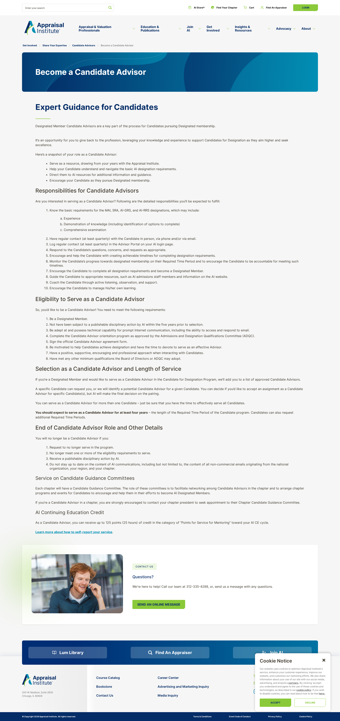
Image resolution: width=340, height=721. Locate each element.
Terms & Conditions (202, 716)
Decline (310, 702)
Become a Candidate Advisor (117, 45)
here (321, 693)
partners (293, 682)
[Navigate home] (39, 680)
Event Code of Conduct (240, 716)
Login (305, 7)
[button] (324, 660)
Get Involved (30, 45)
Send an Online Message (158, 604)
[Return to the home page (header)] (44, 28)
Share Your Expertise (54, 45)
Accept (275, 702)
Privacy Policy (275, 716)
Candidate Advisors (83, 45)
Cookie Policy (305, 716)
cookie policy (303, 690)
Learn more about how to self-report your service (73, 532)
